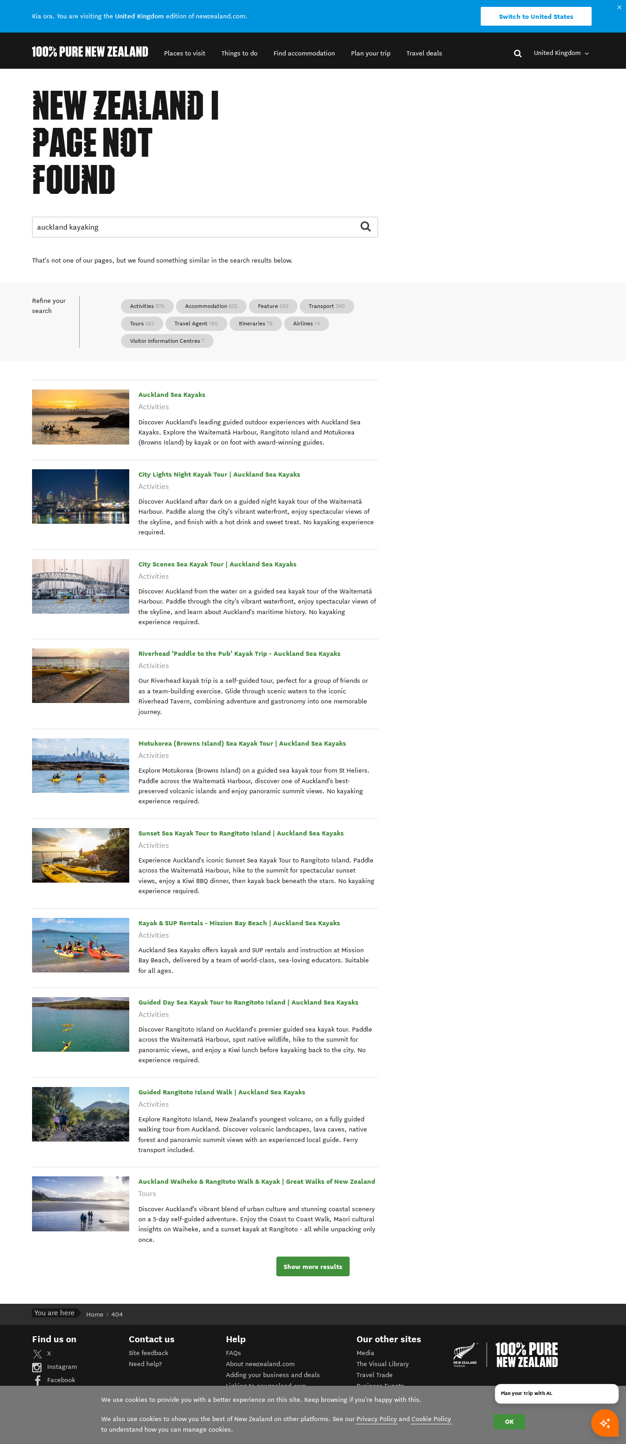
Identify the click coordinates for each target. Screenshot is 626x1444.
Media (365, 1353)
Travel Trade (375, 1375)
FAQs (233, 1353)
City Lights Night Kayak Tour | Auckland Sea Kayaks (219, 474)
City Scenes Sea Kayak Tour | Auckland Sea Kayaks (217, 564)
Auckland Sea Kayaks (171, 394)
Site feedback (148, 1353)
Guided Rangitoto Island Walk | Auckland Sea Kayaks (221, 1092)
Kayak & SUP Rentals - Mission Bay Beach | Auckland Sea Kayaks (239, 923)
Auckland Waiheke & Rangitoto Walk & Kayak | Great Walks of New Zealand (256, 1181)
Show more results (313, 1266)
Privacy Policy (377, 1419)
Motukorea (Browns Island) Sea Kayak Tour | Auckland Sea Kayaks (242, 743)
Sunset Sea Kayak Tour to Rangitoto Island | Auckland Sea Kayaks (241, 833)
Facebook (60, 1380)
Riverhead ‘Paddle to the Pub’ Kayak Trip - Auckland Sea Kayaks (239, 653)
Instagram (61, 1367)
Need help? (145, 1364)
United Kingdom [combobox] (558, 53)
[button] (184, 53)
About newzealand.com (260, 1364)
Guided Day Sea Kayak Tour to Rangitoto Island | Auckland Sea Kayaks (248, 1002)
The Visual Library (383, 1364)
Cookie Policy (431, 1419)
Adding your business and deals (273, 1375)
